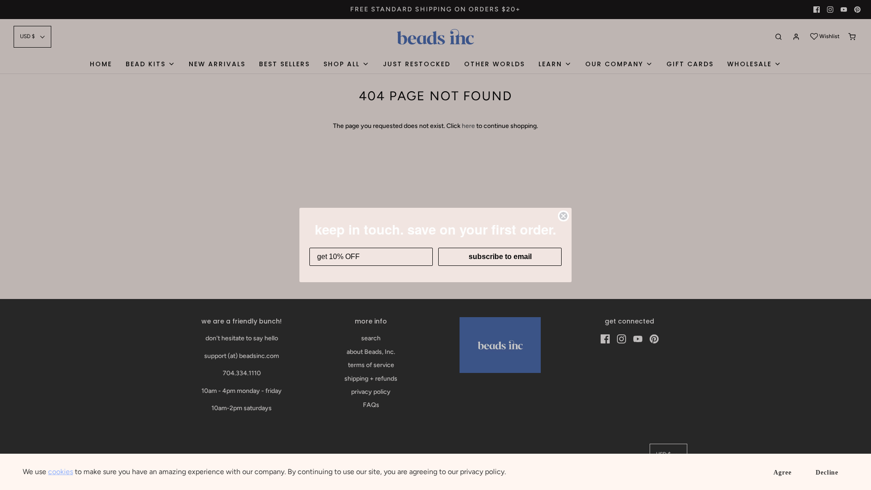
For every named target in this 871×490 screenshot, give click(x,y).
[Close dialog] (563, 215)
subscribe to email (500, 256)
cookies (60, 471)
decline (827, 472)
